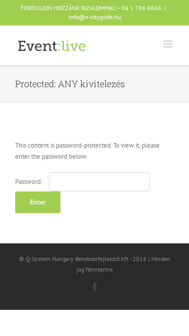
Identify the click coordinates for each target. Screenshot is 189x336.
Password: (29, 181)
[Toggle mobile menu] (168, 44)
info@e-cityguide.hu (95, 17)
